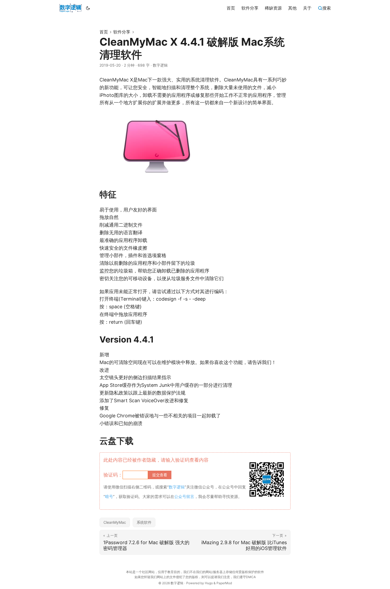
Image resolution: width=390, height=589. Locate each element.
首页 (103, 31)
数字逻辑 (177, 583)
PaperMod (224, 583)
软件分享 (121, 31)
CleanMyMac (114, 522)
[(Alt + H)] (70, 8)
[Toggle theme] (88, 8)
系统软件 (144, 522)
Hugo (209, 583)
